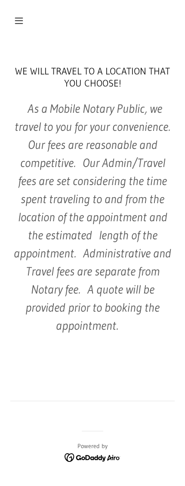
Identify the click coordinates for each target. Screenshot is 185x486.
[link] (93, 456)
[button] (19, 20)
